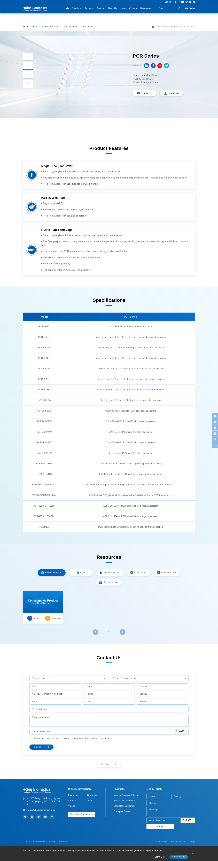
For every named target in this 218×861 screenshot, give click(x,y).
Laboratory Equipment (124, 806)
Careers (72, 800)
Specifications (71, 26)
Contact (133, 8)
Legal (192, 841)
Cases (90, 800)
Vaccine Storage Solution (126, 795)
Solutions (76, 8)
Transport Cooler (122, 811)
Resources (145, 8)
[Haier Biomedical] (35, 8)
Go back (105, 764)
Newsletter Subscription (81, 814)
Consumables (175, 26)
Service (100, 8)
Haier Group (161, 841)
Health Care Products (124, 800)
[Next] (122, 632)
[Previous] (95, 632)
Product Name (30, 26)
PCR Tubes (189, 26)
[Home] (67, 8)
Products (89, 8)
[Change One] (181, 731)
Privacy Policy (178, 841)
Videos (71, 806)
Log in (168, 2)
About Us (112, 8)
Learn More (160, 857)
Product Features (50, 26)
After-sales (92, 795)
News (123, 8)
